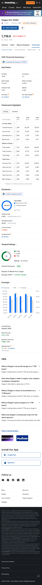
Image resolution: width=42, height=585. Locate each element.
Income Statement (20, 49)
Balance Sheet (31, 49)
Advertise (26, 494)
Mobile (4, 494)
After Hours (27, 7)
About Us (25, 490)
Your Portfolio (6, 498)
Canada (11, 7)
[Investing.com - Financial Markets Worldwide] (11, 3)
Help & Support (27, 498)
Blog (3, 490)
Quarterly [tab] (15, 111)
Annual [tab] (6, 111)
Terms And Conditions (8, 561)
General (5, 45)
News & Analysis (23, 45)
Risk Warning (5, 574)
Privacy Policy (6, 568)
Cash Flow (5, 159)
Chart (12, 45)
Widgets (4, 502)
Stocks (4, 7)
